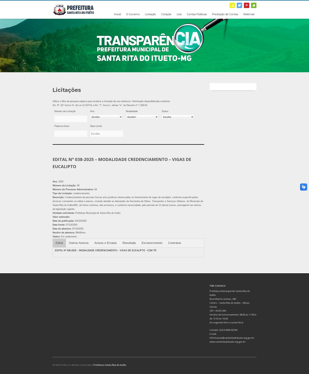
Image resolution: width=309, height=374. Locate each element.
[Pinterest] (246, 5)
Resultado (129, 243)
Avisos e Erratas (105, 243)
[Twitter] (239, 5)
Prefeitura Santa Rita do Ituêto (109, 365)
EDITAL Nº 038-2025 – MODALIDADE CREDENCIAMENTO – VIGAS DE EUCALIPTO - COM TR (105, 250)
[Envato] (253, 5)
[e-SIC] (232, 5)
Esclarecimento (152, 243)
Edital (59, 243)
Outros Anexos (79, 243)
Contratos (174, 243)
